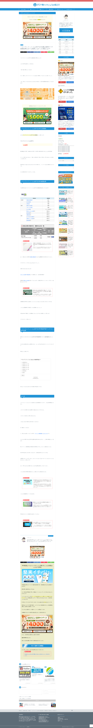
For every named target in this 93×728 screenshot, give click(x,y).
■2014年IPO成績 (67, 150)
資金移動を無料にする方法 (43, 716)
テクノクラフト (66, 49)
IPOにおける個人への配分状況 (63, 719)
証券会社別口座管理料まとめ (43, 721)
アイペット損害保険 (38, 433)
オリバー (66, 44)
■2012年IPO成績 (67, 151)
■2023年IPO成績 (61, 147)
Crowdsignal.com (35, 378)
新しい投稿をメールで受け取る (25, 698)
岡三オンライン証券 (30, 211)
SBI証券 (28, 203)
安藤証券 (28, 214)
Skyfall (66, 46)
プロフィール (60, 9)
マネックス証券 (29, 207)
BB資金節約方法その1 (42, 718)
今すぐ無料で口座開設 (37, 645)
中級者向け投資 (25, 710)
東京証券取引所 (60, 718)
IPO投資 (24, 9)
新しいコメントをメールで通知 (25, 696)
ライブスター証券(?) (30, 216)
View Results (36, 377)
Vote (22, 375)
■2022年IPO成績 (67, 147)
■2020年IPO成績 (67, 148)
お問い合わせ (69, 9)
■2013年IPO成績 (61, 151)
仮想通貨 (51, 9)
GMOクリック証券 (30, 218)
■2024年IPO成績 (67, 146)
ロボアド (42, 9)
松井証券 (28, 220)
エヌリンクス (45, 433)
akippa (66, 51)
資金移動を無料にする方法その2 (44, 717)
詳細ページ (62, 101)
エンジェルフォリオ (61, 716)
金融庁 (59, 717)
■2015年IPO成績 (61, 150)
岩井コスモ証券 (29, 205)
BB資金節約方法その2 (42, 719)
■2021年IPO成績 (61, 148)
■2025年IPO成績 (61, 146)
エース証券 (29, 209)
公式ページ (70, 101)
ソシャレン (33, 9)
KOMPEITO (67, 41)
